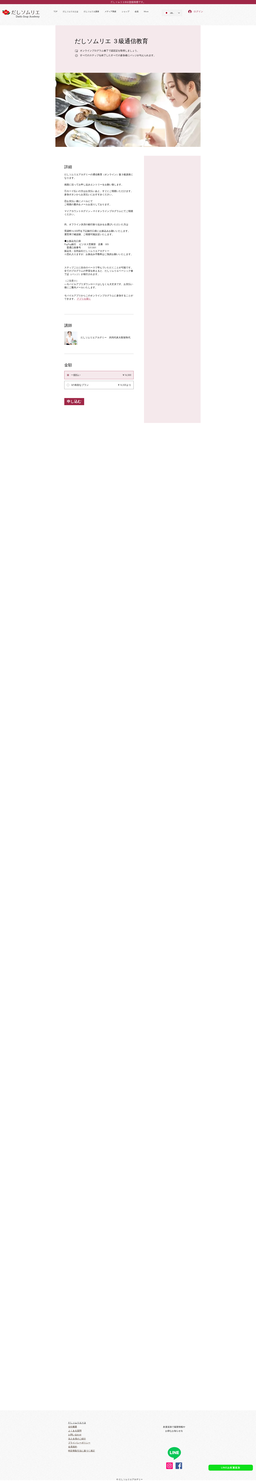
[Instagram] (169, 1465)
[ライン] (174, 1453)
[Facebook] (179, 1465)
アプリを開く (84, 298)
